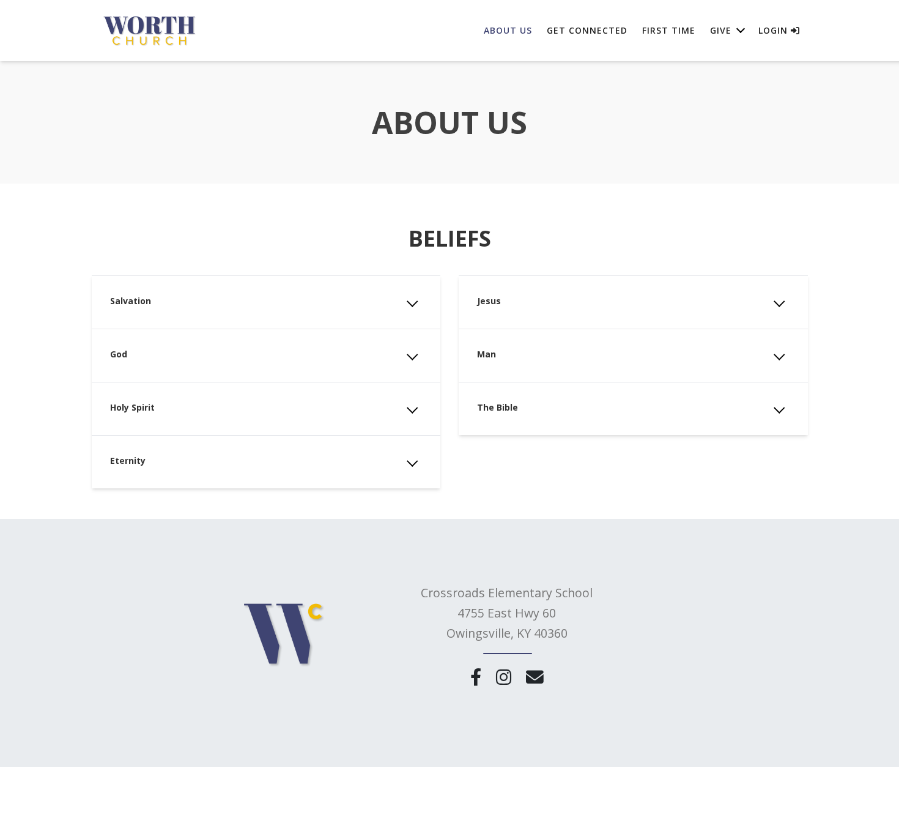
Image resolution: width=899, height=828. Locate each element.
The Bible (497, 407)
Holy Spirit (132, 407)
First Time (668, 30)
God (118, 354)
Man (486, 354)
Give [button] (720, 30)
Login (774, 30)
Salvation (130, 301)
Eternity (128, 460)
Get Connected (587, 30)
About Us (508, 30)
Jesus (489, 301)
